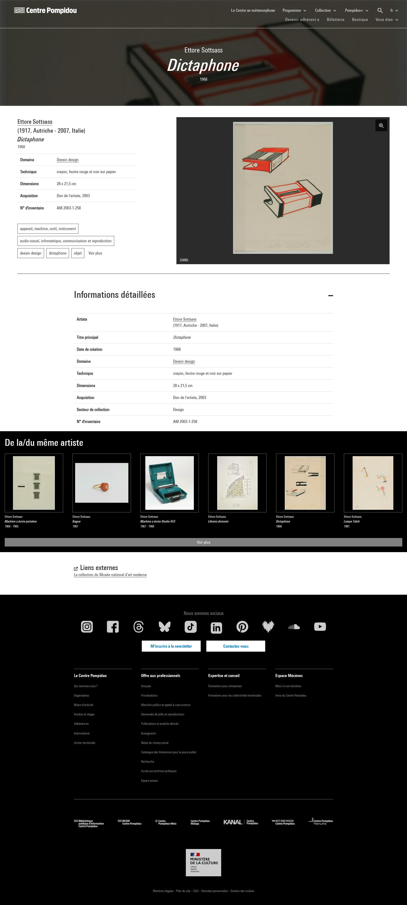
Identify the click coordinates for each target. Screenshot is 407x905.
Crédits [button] (184, 259)
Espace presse (149, 780)
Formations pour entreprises (225, 686)
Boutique (362, 19)
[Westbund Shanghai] (287, 826)
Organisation (81, 695)
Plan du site (183, 891)
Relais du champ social (154, 743)
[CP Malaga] (204, 826)
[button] (203, 295)
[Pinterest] (242, 628)
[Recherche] (380, 10)
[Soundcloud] (294, 628)
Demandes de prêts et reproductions (162, 714)
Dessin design (68, 159)
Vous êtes (385, 19)
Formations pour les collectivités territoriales (234, 695)
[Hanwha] (321, 826)
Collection (323, 10)
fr (392, 10)
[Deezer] (268, 628)
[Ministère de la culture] (203, 862)
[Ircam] (133, 826)
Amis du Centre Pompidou (290, 695)
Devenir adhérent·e (304, 19)
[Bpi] (92, 826)
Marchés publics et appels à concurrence (165, 705)
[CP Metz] (169, 826)
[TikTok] (191, 628)
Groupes (146, 686)
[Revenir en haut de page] (396, 894)
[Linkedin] (216, 628)
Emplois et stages (84, 714)
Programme (292, 10)
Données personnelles (214, 891)
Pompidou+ (354, 10)
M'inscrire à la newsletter (171, 646)
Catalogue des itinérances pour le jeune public (168, 752)
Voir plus (203, 542)
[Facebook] (113, 628)
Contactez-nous (235, 646)
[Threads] (139, 628)
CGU (196, 891)
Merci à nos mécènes (288, 686)
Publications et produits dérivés (160, 724)
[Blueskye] (165, 628)
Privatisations (149, 695)
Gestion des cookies (242, 891)
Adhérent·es (81, 724)
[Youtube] (320, 628)
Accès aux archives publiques (158, 771)
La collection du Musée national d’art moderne (110, 574)
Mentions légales (163, 891)
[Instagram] (87, 628)
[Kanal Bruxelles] (244, 826)
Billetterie (336, 19)
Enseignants (148, 733)
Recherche (147, 761)
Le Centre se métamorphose (255, 10)
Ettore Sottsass (34, 121)
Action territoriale (84, 743)
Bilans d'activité (83, 705)
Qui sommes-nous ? (86, 686)
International (82, 733)
